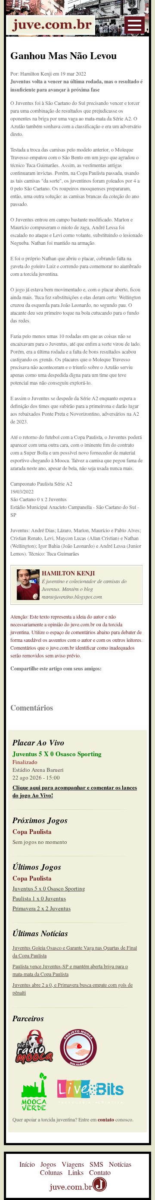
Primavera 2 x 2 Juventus (41, 908)
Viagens (73, 1163)
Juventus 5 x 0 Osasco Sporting (48, 888)
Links (76, 1172)
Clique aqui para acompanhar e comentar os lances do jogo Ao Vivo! (74, 791)
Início (27, 1163)
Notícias (120, 1163)
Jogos (48, 1163)
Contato (100, 1172)
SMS (96, 1163)
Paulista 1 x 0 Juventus (39, 898)
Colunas (51, 1172)
